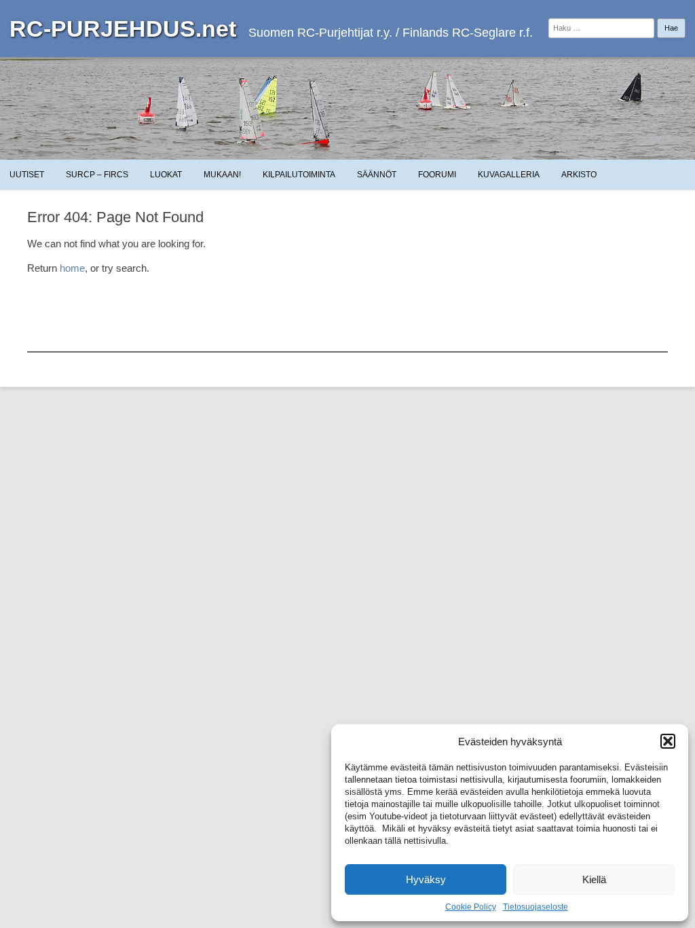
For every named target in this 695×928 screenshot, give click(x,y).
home (72, 268)
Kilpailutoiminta (299, 174)
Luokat (166, 174)
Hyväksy (426, 879)
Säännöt (376, 174)
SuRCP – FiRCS (97, 174)
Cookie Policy (470, 907)
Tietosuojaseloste (535, 907)
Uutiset (27, 174)
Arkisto (579, 174)
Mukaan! (222, 174)
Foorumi (437, 174)
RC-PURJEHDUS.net (123, 28)
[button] (668, 741)
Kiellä (594, 879)
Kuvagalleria (509, 174)
